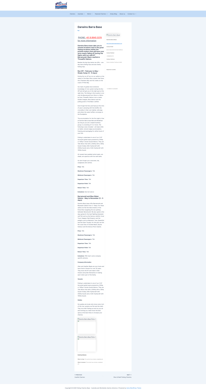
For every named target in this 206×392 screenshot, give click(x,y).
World (89, 14)
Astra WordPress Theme (133, 388)
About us (122, 14)
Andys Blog (113, 14)
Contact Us (131, 14)
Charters (72, 14)
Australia (80, 14)
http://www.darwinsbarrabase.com (114, 43)
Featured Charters (100, 14)
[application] (84, 14)
